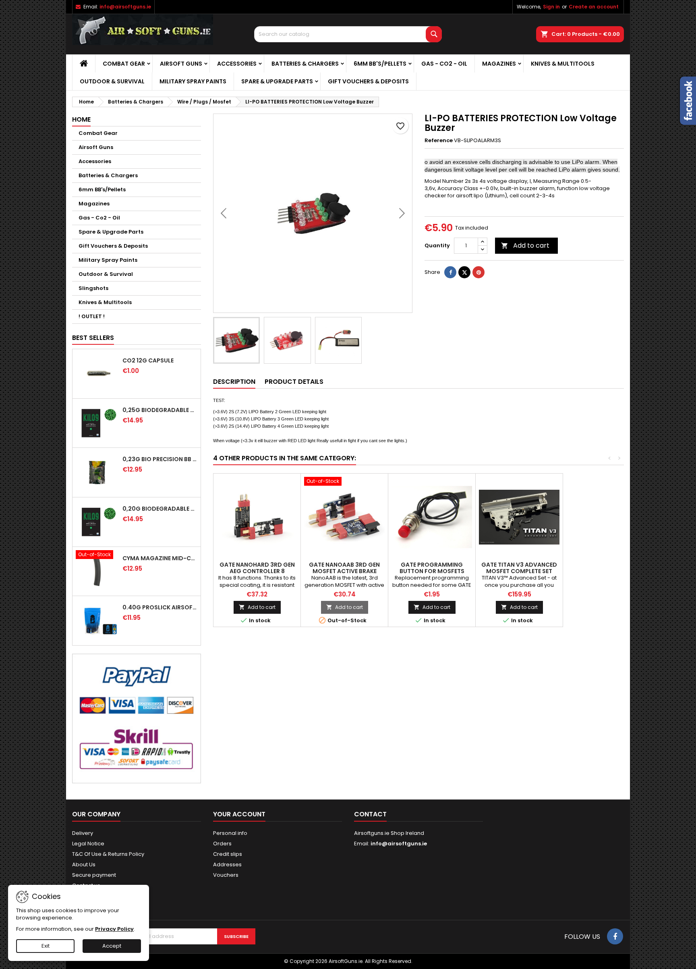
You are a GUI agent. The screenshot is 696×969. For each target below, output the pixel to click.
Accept (111, 946)
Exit (45, 946)
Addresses (227, 864)
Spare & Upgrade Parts (277, 81)
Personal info (230, 833)
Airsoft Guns (181, 64)
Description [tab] (234, 381)
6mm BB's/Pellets (380, 64)
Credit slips (227, 854)
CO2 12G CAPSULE (148, 360)
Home (81, 119)
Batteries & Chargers (305, 64)
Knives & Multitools (562, 64)
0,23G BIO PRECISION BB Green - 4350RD (159, 459)
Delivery (82, 833)
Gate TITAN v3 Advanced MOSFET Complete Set (519, 568)
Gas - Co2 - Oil (444, 64)
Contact (370, 814)
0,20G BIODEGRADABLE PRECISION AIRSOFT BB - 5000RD (159, 508)
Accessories (237, 64)
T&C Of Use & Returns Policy (108, 854)
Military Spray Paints (193, 81)
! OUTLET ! (92, 316)
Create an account (594, 6)
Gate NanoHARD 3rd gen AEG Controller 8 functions (257, 571)
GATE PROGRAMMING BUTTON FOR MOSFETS (432, 568)
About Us (83, 864)
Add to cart (525, 245)
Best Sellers (93, 337)
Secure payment (94, 875)
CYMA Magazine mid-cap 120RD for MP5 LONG (159, 558)
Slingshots (93, 288)
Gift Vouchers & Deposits (368, 81)
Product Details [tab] (294, 381)
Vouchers (225, 875)
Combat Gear (124, 64)
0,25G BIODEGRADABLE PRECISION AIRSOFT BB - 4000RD (159, 410)
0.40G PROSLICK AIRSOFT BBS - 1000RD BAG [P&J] (159, 607)
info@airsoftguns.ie (125, 6)
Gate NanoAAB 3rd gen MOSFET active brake (344, 568)
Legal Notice (88, 843)
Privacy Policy (114, 929)
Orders (222, 843)
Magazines (499, 64)
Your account (239, 814)
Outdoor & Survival (112, 81)
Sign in (551, 6)
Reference (439, 140)
